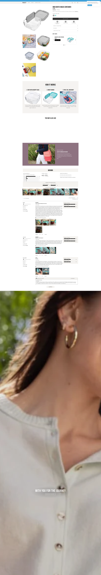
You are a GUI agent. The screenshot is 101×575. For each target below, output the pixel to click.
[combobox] (74, 197)
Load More (50, 286)
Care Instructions (56, 30)
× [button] (99, 1)
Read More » (76, 11)
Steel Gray (53, 15)
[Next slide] (75, 40)
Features (55, 28)
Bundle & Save (37, 2)
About (32, 2)
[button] (61, 175)
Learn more (89, 5)
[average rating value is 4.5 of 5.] (55, 9)
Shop (29, 2)
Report (46, 234)
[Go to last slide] (53, 40)
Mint (55, 15)
